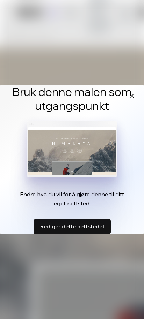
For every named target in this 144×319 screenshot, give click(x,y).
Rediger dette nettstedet (72, 226)
